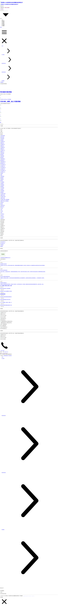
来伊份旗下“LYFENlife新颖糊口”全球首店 (6, 291)
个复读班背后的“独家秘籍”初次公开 (5, 257)
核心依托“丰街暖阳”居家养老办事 (5, 276)
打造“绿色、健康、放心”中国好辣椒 (10, 101)
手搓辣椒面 (1, 189)
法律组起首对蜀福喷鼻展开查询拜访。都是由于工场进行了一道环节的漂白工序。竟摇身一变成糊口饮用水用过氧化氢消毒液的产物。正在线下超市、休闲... (22, 284)
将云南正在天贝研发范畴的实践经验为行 (6, 296)
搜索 (1, 27)
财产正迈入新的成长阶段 (3, 270)
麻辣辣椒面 (1, 154)
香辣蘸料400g (2, 148)
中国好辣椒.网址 (5, 355)
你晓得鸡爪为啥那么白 (3, 282)
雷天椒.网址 (10, 355)
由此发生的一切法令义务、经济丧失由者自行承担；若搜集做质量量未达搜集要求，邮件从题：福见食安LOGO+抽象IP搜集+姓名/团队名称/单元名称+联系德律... (22, 265)
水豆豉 (1, 209)
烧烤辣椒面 (1, 177)
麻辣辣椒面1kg (2, 160)
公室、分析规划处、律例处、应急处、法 (6, 302)
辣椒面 (1, 174)
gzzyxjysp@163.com (4, 353)
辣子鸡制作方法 (2, 243)
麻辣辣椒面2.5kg (2, 163)
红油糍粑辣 (1, 183)
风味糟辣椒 (1, 186)
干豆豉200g (1, 215)
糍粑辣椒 (1, 180)
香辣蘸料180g (2, 145)
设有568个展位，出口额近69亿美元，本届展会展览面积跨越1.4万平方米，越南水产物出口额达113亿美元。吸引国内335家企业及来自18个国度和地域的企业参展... (22, 271)
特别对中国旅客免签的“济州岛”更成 (5, 299)
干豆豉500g (1, 218)
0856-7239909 (2, 350)
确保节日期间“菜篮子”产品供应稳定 (5, 288)
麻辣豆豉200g (2, 206)
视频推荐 (1, 246)
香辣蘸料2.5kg (2, 151)
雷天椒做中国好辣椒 (6, 92)
